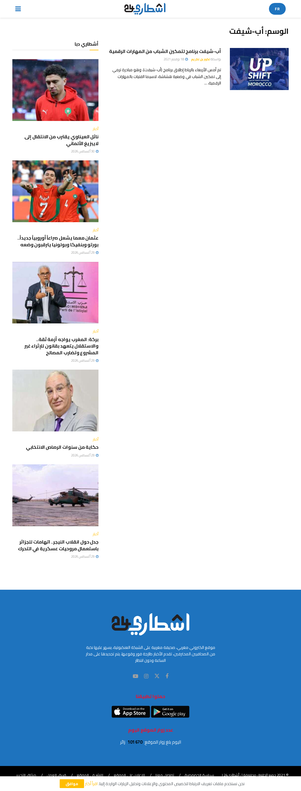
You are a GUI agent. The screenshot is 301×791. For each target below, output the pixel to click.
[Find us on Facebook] (166, 676)
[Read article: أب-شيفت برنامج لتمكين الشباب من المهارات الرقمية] (259, 69)
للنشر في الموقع (90, 775)
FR (277, 8)
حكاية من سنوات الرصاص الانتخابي (62, 447)
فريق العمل (56, 775)
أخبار (95, 129)
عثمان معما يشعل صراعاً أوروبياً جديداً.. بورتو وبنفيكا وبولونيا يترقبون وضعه (57, 241)
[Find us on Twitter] (157, 676)
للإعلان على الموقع (129, 775)
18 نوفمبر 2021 (174, 59)
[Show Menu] (18, 9)
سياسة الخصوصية (199, 775)
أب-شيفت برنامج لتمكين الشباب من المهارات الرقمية (165, 51)
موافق (72, 783)
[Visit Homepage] (145, 9)
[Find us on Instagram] (146, 676)
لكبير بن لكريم (200, 59)
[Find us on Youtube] (135, 676)
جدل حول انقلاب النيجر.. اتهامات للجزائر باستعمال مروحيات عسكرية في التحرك (58, 545)
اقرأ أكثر (91, 783)
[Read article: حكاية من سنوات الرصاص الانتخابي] (55, 400)
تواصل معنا (164, 775)
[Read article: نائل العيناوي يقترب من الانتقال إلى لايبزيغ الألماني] (55, 90)
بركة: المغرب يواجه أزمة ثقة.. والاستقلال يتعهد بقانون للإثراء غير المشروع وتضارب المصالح (61, 346)
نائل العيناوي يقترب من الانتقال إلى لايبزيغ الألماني (61, 139)
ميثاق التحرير (26, 775)
